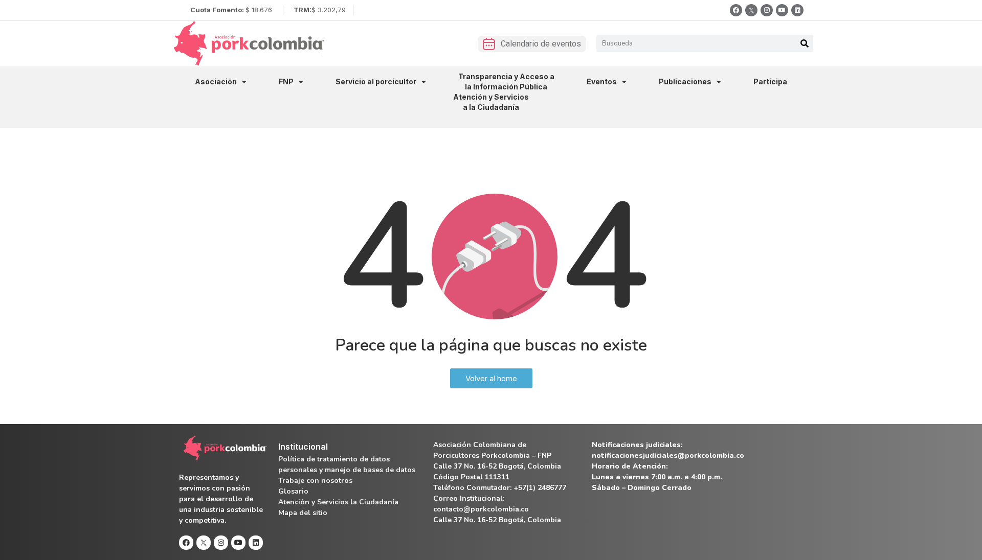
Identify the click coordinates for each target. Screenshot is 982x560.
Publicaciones (685, 81)
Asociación (216, 81)
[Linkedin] (797, 10)
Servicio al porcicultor (376, 81)
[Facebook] (736, 10)
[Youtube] (782, 10)
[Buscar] (804, 43)
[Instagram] (767, 10)
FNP (286, 81)
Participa (770, 81)
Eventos (602, 81)
